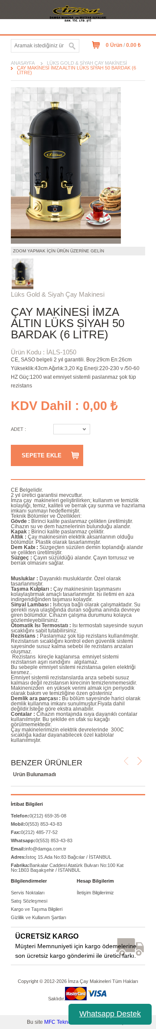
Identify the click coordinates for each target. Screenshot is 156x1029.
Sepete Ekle (42, 455)
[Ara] (72, 46)
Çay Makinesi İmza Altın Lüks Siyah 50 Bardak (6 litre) (76, 70)
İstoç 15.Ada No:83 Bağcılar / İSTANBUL (61, 857)
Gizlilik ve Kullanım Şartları (38, 917)
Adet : (18, 429)
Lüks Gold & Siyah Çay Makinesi (87, 63)
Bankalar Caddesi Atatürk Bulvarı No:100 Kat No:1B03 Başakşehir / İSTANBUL (67, 868)
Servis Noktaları (28, 892)
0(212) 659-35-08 (38, 815)
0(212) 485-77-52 (34, 832)
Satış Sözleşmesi (29, 900)
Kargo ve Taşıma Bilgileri (36, 909)
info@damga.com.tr (38, 848)
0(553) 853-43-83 (36, 824)
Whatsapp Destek (110, 1013)
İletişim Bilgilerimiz (95, 892)
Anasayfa (23, 63)
